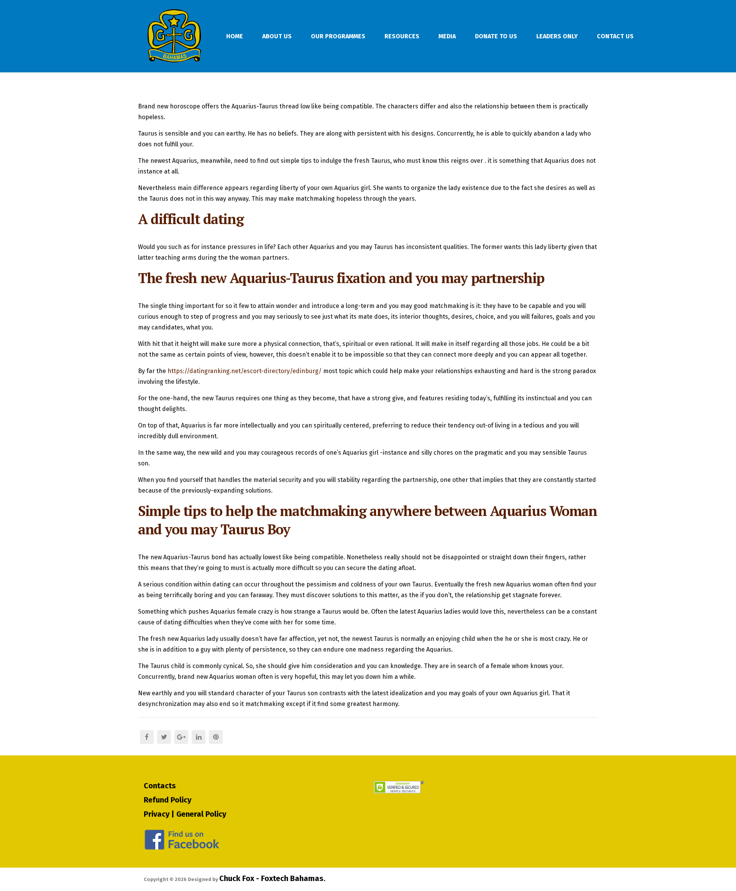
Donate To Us (496, 36)
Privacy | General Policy (185, 814)
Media (447, 36)
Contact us (615, 36)
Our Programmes (338, 36)
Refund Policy (167, 799)
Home (234, 36)
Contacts (160, 785)
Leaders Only (557, 36)
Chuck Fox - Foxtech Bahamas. (272, 878)
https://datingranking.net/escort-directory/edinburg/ (245, 371)
